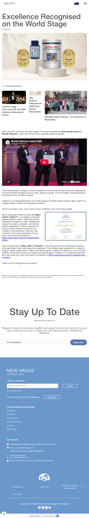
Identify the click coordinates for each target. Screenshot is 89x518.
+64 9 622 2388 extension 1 (19, 457)
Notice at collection (35, 516)
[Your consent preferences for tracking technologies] (4, 514)
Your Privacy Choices (47, 516)
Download (52, 397)
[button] (85, 3)
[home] (9, 3)
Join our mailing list (16, 381)
